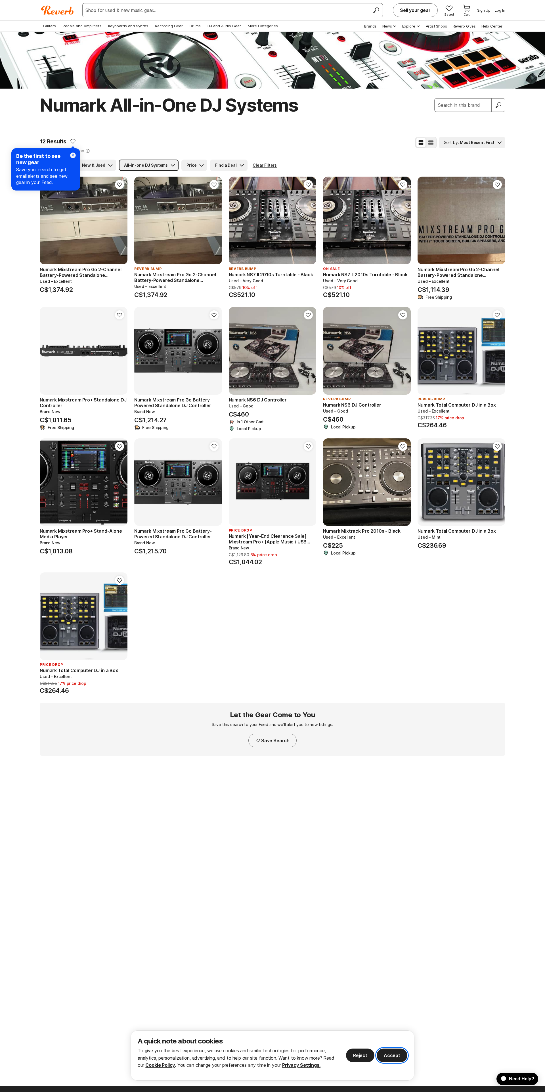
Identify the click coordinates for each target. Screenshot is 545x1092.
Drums (195, 26)
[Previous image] (47, 220)
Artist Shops (436, 26)
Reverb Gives (464, 26)
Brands (370, 26)
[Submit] (498, 105)
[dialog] (272, 1055)
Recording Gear (169, 26)
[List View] (430, 142)
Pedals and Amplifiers (82, 26)
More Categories (263, 26)
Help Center (491, 26)
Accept (392, 1055)
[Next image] (119, 220)
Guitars (49, 26)
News (387, 26)
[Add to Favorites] (72, 141)
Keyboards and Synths (128, 26)
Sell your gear (415, 10)
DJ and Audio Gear (224, 26)
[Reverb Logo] (57, 10)
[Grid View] (420, 142)
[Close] (73, 155)
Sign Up (484, 10)
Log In (500, 10)
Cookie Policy (160, 1065)
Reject (360, 1055)
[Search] (376, 10)
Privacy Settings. (301, 1065)
